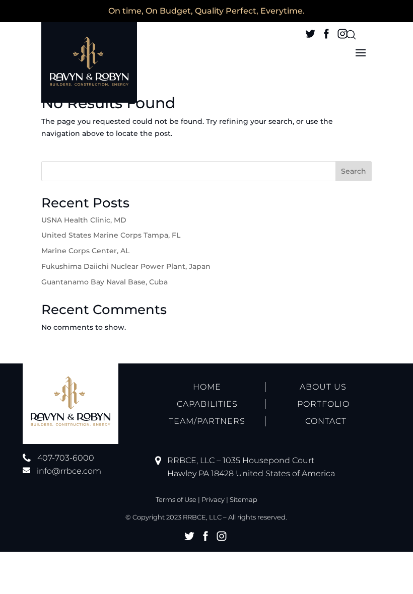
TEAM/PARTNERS (207, 421)
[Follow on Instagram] (342, 34)
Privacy (213, 499)
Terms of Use (176, 499)
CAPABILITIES (207, 404)
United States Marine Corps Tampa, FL (110, 235)
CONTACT (326, 421)
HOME (207, 387)
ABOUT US (323, 387)
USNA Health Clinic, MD (83, 220)
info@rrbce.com (69, 471)
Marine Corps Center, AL (85, 250)
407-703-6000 (65, 458)
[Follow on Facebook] (326, 34)
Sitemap (243, 499)
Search (353, 171)
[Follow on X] (310, 34)
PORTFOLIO (323, 404)
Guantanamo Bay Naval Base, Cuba (104, 281)
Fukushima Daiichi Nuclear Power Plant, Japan (126, 266)
